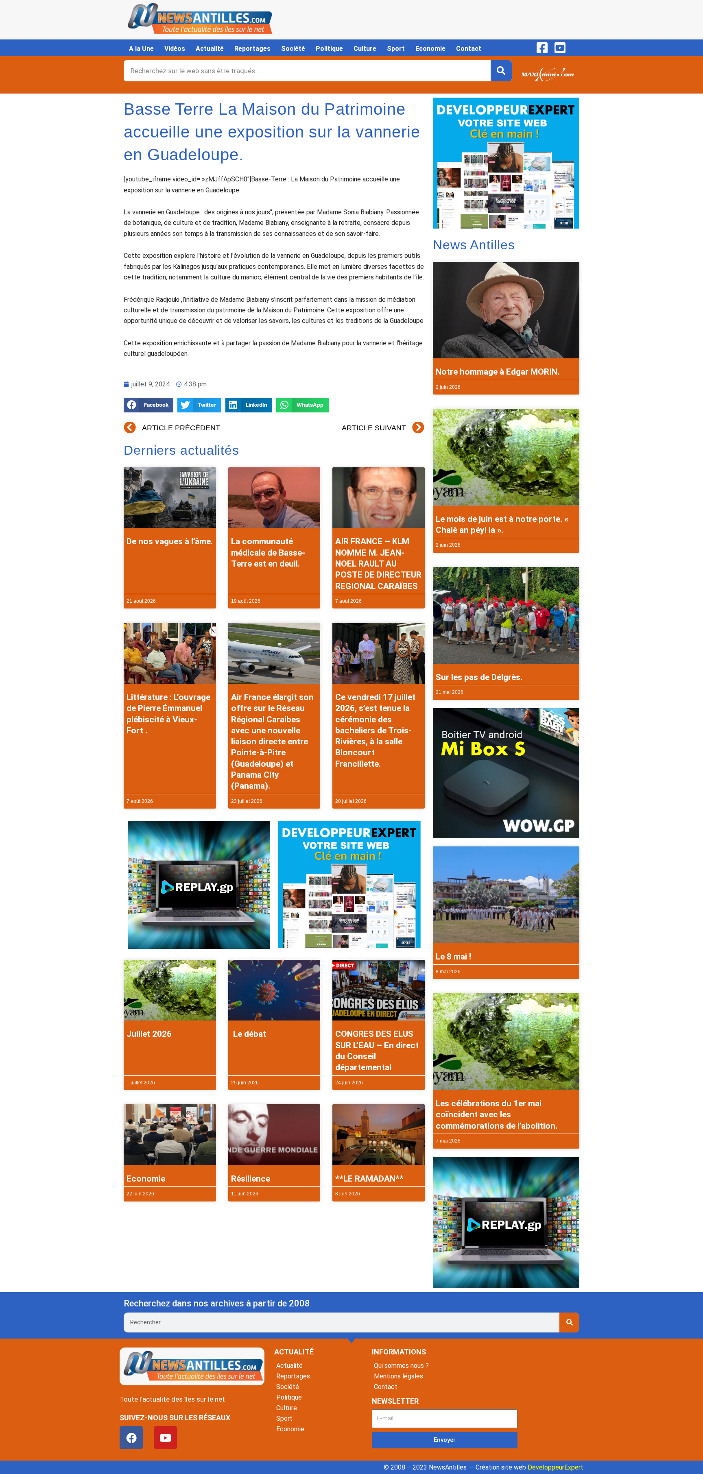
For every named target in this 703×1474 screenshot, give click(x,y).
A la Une (141, 48)
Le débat (248, 1034)
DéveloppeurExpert (555, 1467)
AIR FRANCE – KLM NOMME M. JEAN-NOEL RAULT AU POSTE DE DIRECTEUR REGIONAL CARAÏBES (378, 563)
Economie (430, 48)
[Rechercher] (501, 70)
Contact (468, 48)
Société (293, 48)
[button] (148, 405)
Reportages (252, 48)
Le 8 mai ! (453, 957)
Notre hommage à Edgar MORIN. (497, 372)
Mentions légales (398, 1376)
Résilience (250, 1179)
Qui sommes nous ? (401, 1365)
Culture (365, 48)
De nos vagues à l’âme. (170, 541)
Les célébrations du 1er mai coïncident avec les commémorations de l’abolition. (496, 1115)
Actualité (210, 48)
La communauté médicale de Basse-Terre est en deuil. (268, 552)
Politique (329, 48)
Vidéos (174, 48)
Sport (396, 48)
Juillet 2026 (149, 1034)
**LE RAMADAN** (369, 1179)
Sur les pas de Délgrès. (479, 677)
